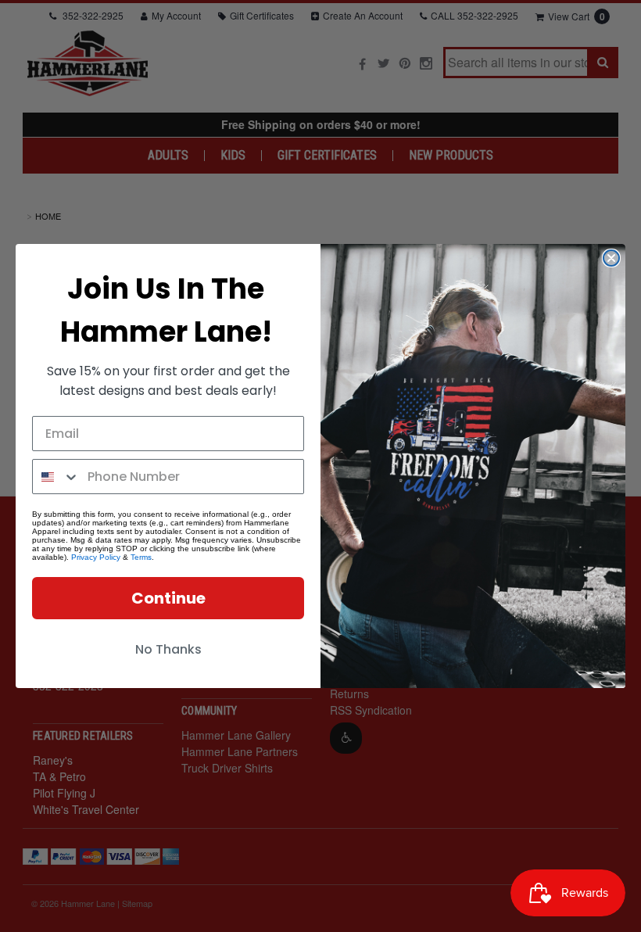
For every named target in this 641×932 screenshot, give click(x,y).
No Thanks (168, 649)
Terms (141, 557)
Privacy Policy (95, 557)
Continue (168, 598)
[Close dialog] (611, 258)
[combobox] (56, 476)
